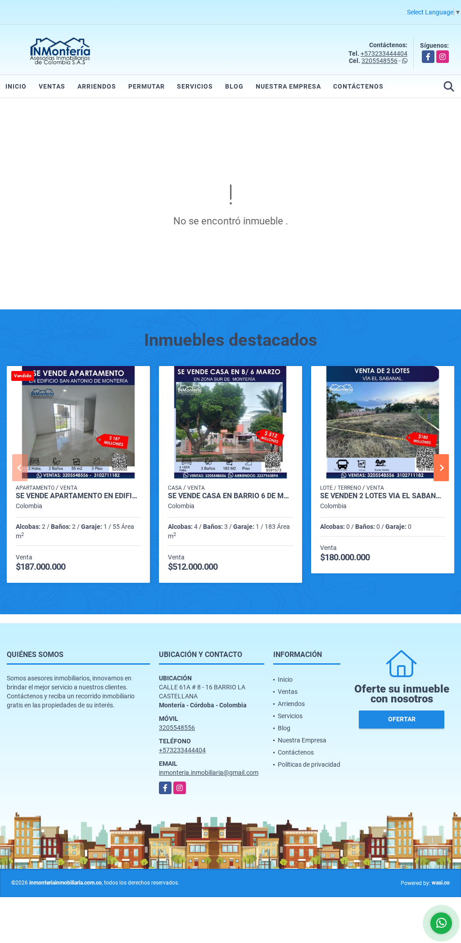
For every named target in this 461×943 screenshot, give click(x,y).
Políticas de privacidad (309, 764)
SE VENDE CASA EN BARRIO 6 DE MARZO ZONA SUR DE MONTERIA (230, 496)
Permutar (146, 86)
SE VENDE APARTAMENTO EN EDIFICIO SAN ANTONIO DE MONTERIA (78, 496)
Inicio (16, 86)
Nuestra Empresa (288, 86)
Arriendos (96, 86)
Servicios (195, 86)
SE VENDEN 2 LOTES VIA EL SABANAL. (382, 496)
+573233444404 (384, 53)
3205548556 (380, 60)
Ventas (52, 86)
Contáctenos (358, 86)
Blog (234, 86)
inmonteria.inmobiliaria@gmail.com (208, 772)
